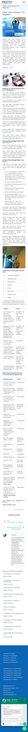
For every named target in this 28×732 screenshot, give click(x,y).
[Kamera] (21, 724)
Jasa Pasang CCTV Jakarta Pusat (12, 668)
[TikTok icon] (14, 726)
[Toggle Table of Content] (10, 68)
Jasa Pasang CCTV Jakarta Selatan (12, 677)
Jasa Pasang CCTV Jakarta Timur (12, 671)
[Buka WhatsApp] (24, 723)
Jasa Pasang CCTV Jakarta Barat (12, 673)
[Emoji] (3, 723)
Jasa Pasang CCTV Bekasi (10, 679)
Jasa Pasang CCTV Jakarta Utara (12, 675)
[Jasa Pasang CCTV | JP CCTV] (5, 2)
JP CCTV (13, 535)
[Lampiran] (18, 724)
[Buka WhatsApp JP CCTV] (24, 728)
